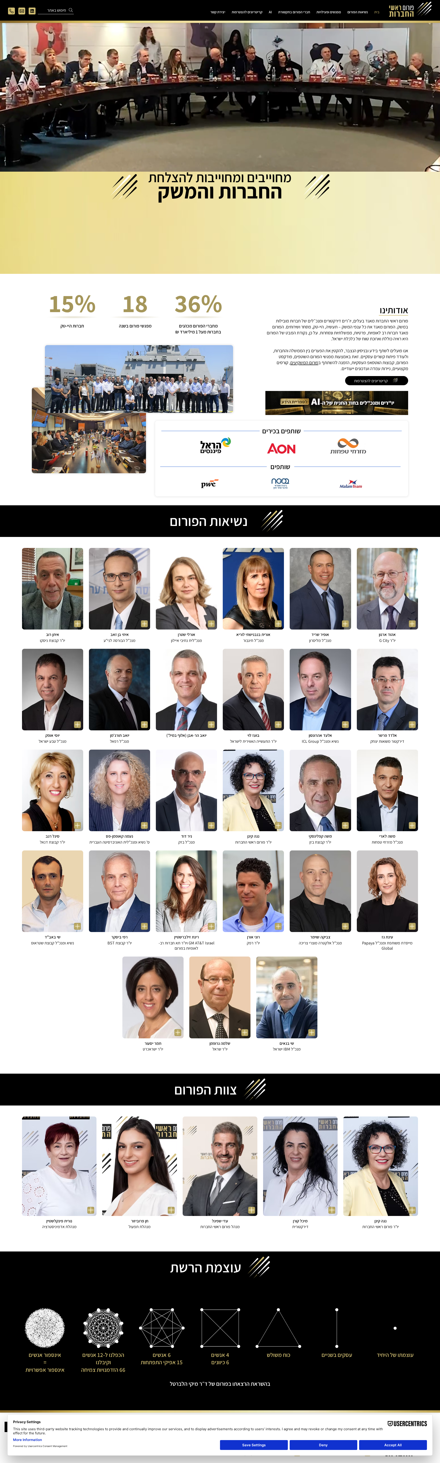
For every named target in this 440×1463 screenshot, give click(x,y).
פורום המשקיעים (304, 363)
